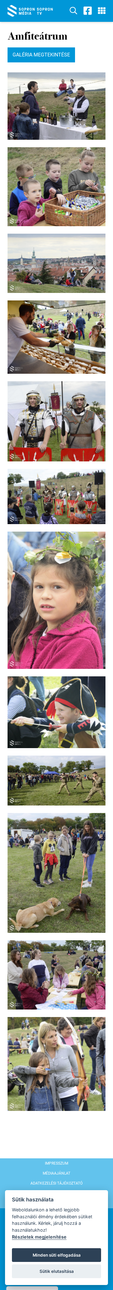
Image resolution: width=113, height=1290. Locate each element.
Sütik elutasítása (57, 1271)
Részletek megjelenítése (39, 1236)
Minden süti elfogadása (57, 1255)
